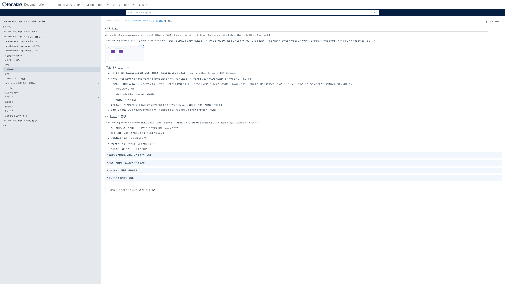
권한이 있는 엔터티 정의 (16, 115)
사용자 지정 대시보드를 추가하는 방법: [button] (127, 162)
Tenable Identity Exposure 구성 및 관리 (20, 120)
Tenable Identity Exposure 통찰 (19, 50)
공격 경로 (9, 106)
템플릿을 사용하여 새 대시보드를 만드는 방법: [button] (130, 155)
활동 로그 (9, 111)
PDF (4, 125)
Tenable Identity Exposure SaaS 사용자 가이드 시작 (26, 21)
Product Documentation (69, 4)
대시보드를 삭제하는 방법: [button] (121, 178)
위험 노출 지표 (11, 92)
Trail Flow (9, 88)
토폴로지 (9, 101)
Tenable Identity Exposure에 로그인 (21, 41)
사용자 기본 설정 (12, 60)
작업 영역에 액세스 (13, 55)
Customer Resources (123, 4)
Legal (142, 4)
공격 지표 (9, 97)
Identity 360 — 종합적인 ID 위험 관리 (21, 83)
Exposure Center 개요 (15, 78)
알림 (7, 64)
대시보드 (9, 69)
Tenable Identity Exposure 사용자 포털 (22, 46)
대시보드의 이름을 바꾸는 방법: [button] (123, 170)
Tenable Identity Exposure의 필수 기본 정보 (22, 36)
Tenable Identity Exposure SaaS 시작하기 (21, 31)
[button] (375, 12)
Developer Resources (97, 4)
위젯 (7, 74)
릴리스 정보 (7, 26)
